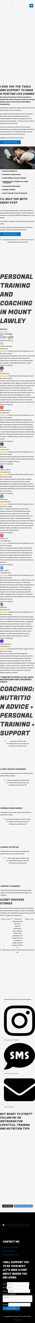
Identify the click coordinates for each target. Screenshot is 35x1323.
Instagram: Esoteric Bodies (10, 1247)
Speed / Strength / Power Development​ (15, 193)
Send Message (11, 1308)
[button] (17, 171)
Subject (5, 1291)
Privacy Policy (17, 1320)
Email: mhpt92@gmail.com (10, 1254)
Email (5, 1287)
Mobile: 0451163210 (8, 1251)
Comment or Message (9, 1294)
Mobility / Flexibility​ (9, 189)
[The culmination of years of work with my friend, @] (17, 1168)
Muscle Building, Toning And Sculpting (14, 178)
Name (5, 1284)
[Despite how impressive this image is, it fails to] (17, 1143)
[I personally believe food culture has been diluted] (17, 1192)
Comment (5, 1304)
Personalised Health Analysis (11, 186)
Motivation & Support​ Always (12, 174)
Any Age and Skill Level (10, 171)
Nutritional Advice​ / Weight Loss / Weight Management (15, 182)
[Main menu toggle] (31, 6)
